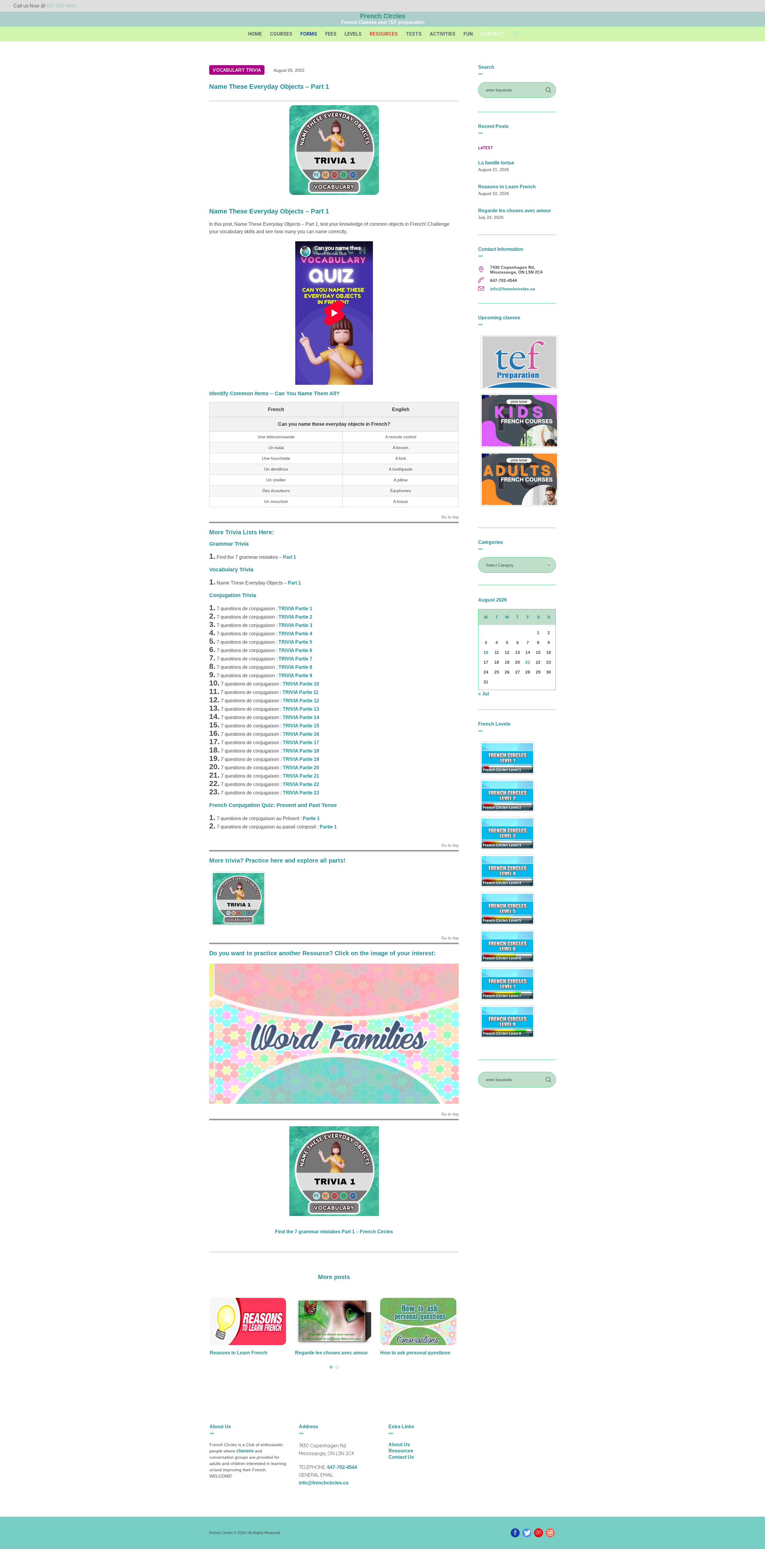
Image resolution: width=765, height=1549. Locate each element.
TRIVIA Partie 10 (301, 683)
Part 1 (289, 557)
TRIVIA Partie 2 (295, 616)
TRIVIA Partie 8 (295, 667)
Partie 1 (312, 818)
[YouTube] (538, 1532)
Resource (315, 953)
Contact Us (401, 1457)
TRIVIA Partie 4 (295, 633)
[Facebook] (515, 1532)
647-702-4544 (342, 1467)
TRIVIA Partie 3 (295, 625)
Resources (400, 1450)
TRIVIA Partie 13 (301, 709)
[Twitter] (526, 1532)
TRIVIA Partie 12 (301, 700)
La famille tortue (496, 163)
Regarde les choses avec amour (247, 1352)
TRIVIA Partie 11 (300, 692)
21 (527, 662)
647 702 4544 (61, 5)
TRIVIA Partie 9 (295, 675)
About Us (399, 1444)
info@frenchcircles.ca (512, 288)
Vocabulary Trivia (237, 70)
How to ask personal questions (331, 1352)
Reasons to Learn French (507, 187)
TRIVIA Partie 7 (295, 658)
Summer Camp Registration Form (419, 1352)
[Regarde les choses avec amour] (249, 1321)
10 (486, 652)
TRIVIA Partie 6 (295, 650)
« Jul (483, 693)
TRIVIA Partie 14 (301, 717)
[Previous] (221, 1033)
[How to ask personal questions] (334, 1321)
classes (245, 1450)
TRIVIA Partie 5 (295, 642)
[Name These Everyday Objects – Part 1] (334, 149)
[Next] (446, 1033)
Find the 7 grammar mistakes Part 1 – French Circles (334, 1231)
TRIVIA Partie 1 (295, 608)
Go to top (450, 517)
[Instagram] (550, 1532)
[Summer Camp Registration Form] (419, 1321)
